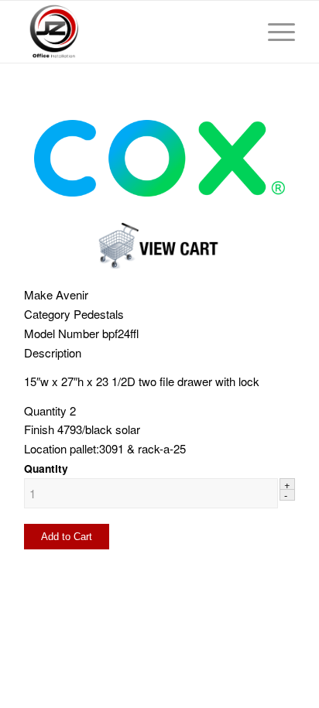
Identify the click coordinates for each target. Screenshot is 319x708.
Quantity (46, 468)
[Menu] (273, 32)
